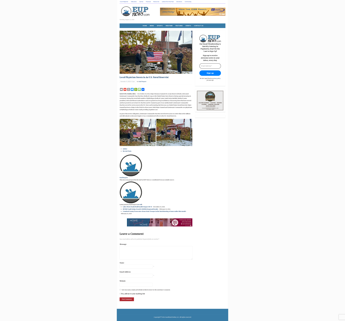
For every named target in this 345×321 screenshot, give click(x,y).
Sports (160, 25)
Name (122, 263)
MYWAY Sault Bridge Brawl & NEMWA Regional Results (140, 209)
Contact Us (198, 25)
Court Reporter (124, 1)
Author (125, 149)
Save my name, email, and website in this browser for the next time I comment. (146, 290)
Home (145, 25)
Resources (156, 1)
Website (123, 281)
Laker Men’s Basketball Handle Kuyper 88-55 (137, 207)
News (152, 25)
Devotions (179, 1)
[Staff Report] (131, 165)
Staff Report (142, 81)
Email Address (125, 272)
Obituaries (134, 1)
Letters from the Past (168, 1)
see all (139, 204)
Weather (169, 25)
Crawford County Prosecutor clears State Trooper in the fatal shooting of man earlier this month (154, 211)
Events (188, 25)
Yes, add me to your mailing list (133, 294)
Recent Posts (127, 151)
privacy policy (216, 78)
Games (141, 1)
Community (188, 1)
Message (123, 244)
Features (179, 25)
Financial (148, 1)
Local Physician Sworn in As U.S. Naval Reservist (144, 77)
